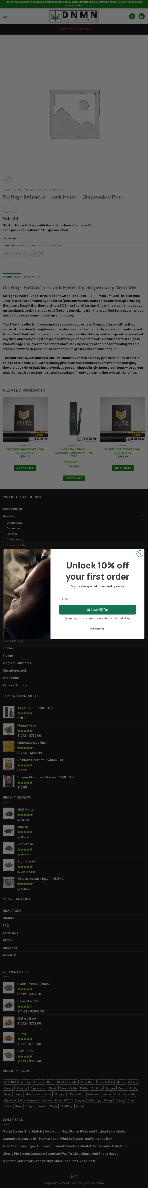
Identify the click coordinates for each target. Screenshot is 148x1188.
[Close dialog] (140, 553)
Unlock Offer (97, 609)
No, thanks (97, 628)
